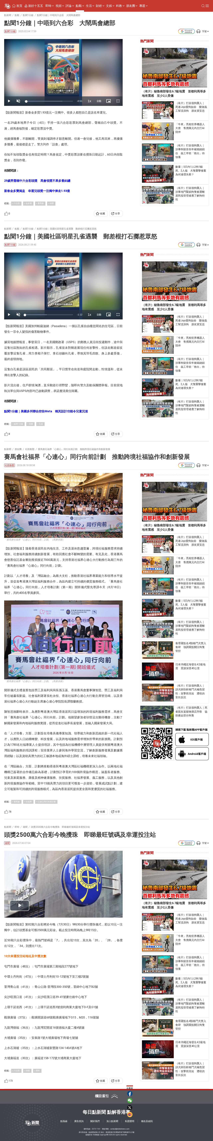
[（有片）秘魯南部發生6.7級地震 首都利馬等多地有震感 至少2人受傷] (174, 68)
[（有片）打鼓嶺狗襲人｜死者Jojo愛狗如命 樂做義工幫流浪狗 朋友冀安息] (158, 110)
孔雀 (41, 424)
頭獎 (52, 203)
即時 (48, 5)
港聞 (7, 843)
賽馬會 (41, 203)
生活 (89, 5)
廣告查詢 (79, 1121)
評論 (69, 5)
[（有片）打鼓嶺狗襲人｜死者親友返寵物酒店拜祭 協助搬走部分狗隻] (157, 715)
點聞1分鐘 (10, 31)
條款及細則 (147, 1121)
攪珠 (38, 1070)
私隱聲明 (129, 1121)
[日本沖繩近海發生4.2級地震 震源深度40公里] (158, 671)
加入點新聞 (112, 1121)
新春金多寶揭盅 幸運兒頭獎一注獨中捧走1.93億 (37, 191)
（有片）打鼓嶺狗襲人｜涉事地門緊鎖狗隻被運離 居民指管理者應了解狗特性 (191, 193)
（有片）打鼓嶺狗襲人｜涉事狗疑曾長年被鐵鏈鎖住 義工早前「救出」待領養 (190, 151)
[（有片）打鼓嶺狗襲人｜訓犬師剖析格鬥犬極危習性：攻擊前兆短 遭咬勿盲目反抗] (158, 693)
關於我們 (95, 1121)
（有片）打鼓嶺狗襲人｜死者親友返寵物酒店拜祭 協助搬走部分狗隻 (191, 711)
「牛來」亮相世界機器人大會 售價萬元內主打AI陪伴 (190, 128)
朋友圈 (130, 5)
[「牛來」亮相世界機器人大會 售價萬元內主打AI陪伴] (158, 131)
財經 (99, 5)
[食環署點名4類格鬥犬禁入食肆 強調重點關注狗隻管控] (158, 650)
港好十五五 (35, 5)
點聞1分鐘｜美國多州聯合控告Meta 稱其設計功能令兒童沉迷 (46, 411)
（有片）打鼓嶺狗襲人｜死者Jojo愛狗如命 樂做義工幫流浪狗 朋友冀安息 (191, 107)
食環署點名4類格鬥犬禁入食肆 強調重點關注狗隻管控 (190, 647)
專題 (142, 5)
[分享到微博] (129, 1114)
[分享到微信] (129, 1100)
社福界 (29, 802)
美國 (31, 424)
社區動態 (9, 465)
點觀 (79, 5)
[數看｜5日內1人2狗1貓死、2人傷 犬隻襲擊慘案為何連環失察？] (158, 174)
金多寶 (29, 203)
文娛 (109, 5)
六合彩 (17, 203)
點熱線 (63, 1121)
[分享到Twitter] (129, 1107)
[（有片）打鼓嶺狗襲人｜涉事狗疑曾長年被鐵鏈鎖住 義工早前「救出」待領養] (158, 152)
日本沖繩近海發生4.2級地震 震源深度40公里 (190, 666)
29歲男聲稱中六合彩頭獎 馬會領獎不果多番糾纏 (37, 180)
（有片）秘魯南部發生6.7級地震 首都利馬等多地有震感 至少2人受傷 (174, 93)
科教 (119, 5)
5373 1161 (96, 1129)
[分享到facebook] (129, 1093)
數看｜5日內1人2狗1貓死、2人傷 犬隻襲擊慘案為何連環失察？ (190, 170)
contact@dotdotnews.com (119, 1129)
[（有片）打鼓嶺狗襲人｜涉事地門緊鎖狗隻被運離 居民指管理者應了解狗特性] (158, 195)
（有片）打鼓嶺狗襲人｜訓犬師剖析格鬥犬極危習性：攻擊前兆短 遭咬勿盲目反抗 (190, 691)
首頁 (19, 5)
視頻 (59, 5)
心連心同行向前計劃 (47, 802)
